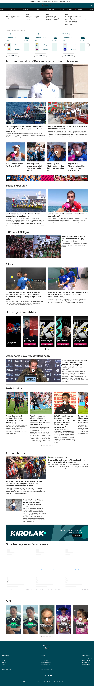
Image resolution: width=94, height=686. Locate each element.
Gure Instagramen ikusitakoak (27, 544)
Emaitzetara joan (12, 55)
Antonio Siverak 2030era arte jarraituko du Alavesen (43, 61)
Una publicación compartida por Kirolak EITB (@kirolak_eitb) (21, 589)
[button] (5, 45)
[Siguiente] (86, 19)
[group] (13, 331)
